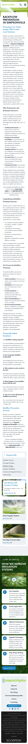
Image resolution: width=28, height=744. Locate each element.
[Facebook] (10, 709)
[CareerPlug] (15, 709)
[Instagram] (18, 709)
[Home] (8, 4)
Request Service (8, 493)
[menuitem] (14, 460)
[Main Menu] (25, 5)
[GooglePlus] (12, 709)
